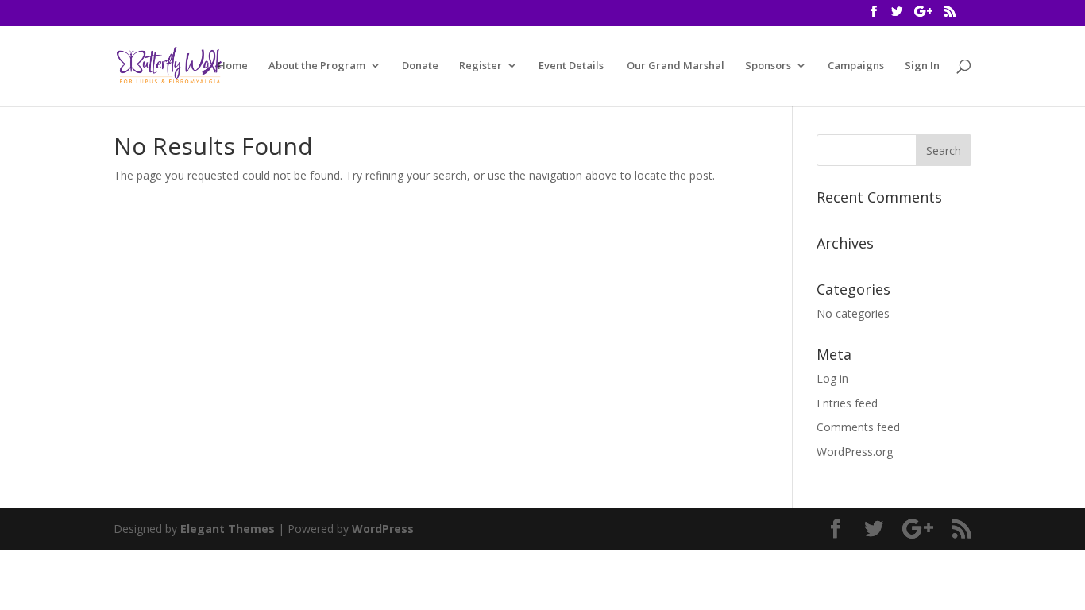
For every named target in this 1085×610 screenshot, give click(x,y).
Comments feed (858, 426)
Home (233, 66)
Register (480, 66)
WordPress (383, 528)
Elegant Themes (227, 528)
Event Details (571, 66)
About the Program (316, 66)
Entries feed (847, 403)
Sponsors (768, 66)
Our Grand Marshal (674, 66)
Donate (420, 66)
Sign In (922, 66)
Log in (832, 378)
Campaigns (856, 66)
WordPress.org (855, 451)
